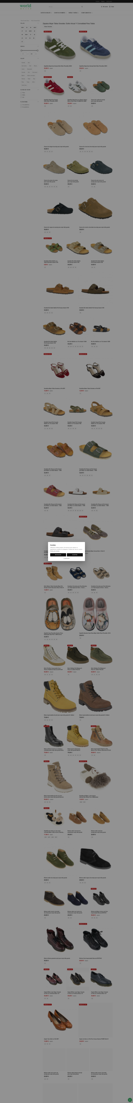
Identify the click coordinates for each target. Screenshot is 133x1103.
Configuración (67, 558)
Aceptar (74, 554)
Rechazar (58, 554)
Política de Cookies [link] (54, 551)
